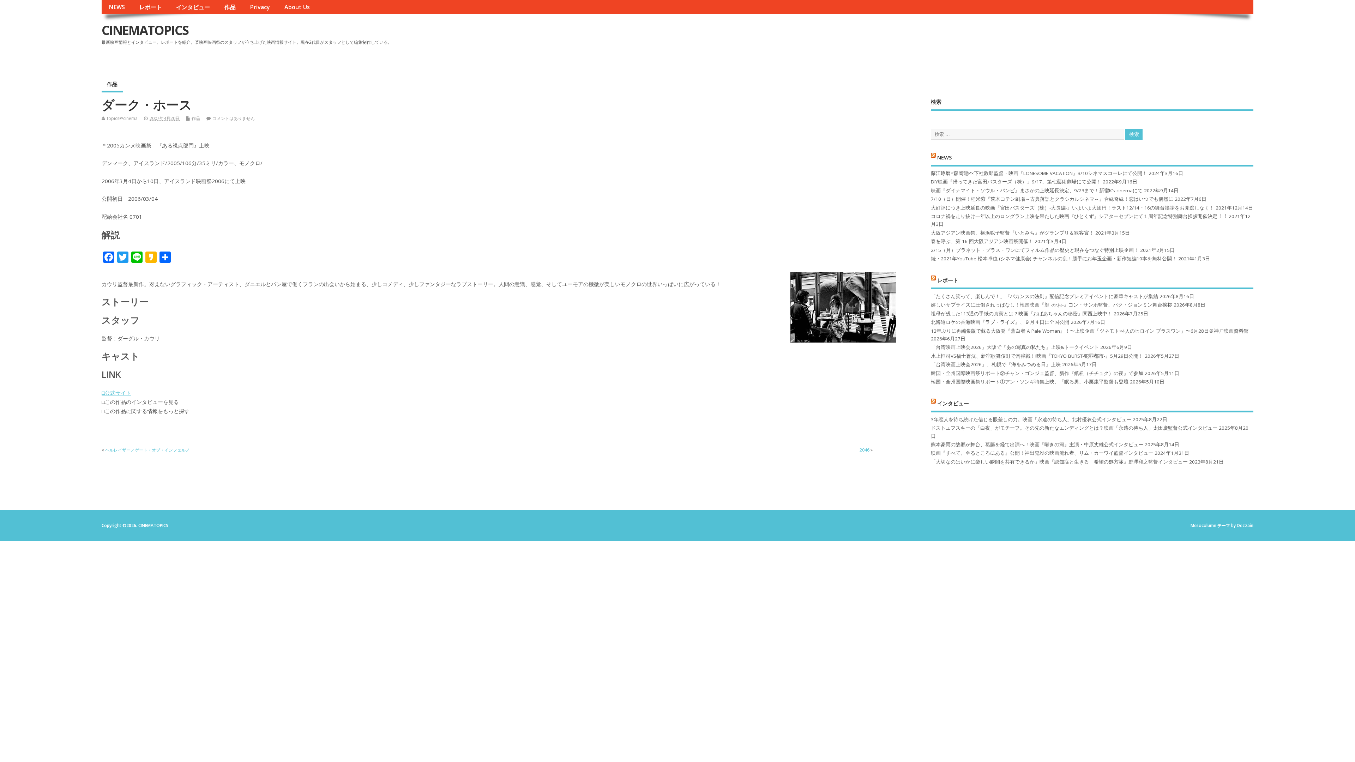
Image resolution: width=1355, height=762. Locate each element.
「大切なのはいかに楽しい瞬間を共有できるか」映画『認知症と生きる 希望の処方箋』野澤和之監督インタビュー (1059, 462)
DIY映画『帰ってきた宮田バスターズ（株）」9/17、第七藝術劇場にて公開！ (1016, 182)
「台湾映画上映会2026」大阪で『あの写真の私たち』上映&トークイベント (1015, 347)
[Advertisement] (1118, 36)
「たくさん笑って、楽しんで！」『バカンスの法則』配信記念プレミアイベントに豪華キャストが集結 (1044, 296)
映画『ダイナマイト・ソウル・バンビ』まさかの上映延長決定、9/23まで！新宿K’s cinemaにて (1037, 190)
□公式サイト (116, 392)
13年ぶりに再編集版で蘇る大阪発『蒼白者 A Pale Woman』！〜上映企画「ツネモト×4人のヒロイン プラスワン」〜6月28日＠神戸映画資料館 (1089, 331)
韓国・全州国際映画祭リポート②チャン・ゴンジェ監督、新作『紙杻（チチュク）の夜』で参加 (1037, 373)
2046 (864, 450)
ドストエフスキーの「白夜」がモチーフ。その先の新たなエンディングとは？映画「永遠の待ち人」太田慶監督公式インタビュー (1074, 428)
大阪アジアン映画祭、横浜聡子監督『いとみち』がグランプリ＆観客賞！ (1012, 233)
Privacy (260, 7)
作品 (230, 7)
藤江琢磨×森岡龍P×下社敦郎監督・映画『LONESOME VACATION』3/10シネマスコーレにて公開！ (1039, 173)
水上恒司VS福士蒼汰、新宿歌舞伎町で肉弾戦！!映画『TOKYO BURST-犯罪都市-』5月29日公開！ (1037, 356)
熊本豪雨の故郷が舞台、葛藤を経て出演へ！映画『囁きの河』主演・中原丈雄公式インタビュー (1037, 444)
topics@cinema (122, 118)
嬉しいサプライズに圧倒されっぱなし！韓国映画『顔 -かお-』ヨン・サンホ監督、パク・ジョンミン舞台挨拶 (1051, 305)
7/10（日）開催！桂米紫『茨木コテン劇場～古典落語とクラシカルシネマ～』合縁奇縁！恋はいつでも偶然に (1052, 199)
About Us (297, 7)
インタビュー (193, 7)
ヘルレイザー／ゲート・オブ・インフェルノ (147, 450)
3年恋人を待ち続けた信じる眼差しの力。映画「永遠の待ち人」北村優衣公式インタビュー (1031, 419)
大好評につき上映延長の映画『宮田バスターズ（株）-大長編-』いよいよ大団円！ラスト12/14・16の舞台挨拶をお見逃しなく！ (1072, 208)
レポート (150, 7)
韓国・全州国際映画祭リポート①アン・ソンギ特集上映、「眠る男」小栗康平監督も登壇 (1029, 382)
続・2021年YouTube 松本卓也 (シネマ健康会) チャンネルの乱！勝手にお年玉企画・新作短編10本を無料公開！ (1054, 258)
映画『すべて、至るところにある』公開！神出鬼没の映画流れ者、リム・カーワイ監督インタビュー (1042, 453)
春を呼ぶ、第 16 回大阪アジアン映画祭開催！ (982, 241)
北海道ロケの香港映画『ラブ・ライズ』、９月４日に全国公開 (1000, 322)
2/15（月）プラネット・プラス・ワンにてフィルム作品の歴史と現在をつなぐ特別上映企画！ (1035, 250)
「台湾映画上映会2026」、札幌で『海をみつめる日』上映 (996, 364)
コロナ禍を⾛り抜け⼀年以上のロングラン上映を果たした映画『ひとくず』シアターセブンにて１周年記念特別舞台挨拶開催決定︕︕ (1079, 216)
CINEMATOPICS (145, 30)
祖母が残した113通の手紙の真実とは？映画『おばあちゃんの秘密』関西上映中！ (1021, 313)
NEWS (117, 7)
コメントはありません (233, 118)
